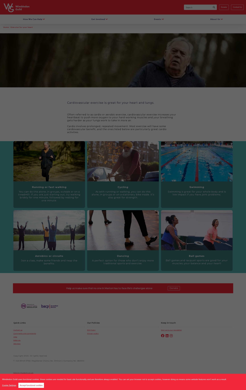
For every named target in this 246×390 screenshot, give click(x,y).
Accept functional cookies (31, 385)
